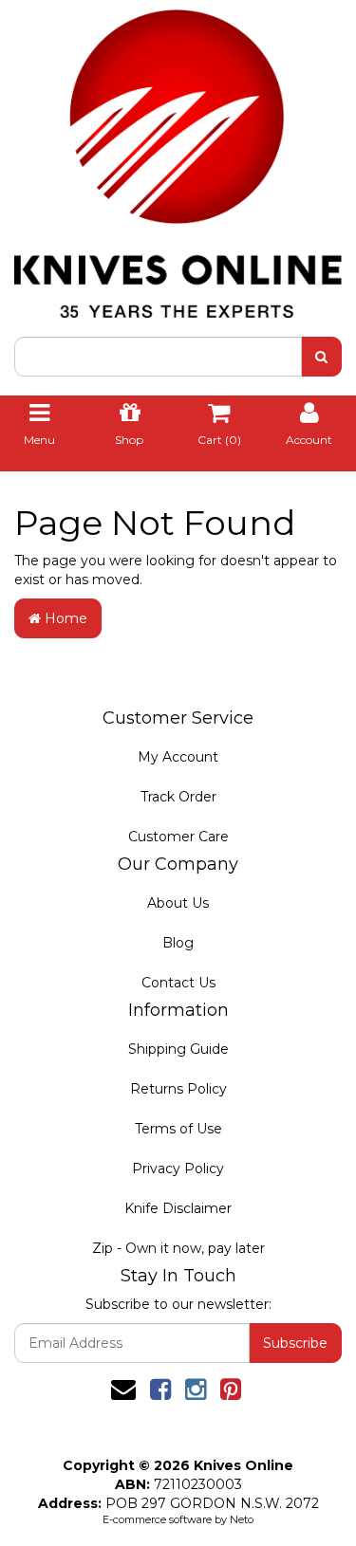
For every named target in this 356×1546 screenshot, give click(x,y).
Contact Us (178, 982)
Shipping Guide (178, 1049)
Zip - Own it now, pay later (178, 1248)
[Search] (321, 357)
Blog (178, 942)
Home (64, 618)
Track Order (178, 796)
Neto (241, 1519)
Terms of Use (178, 1128)
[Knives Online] (178, 157)
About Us (178, 902)
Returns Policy (178, 1088)
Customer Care (178, 836)
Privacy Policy (178, 1168)
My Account (178, 756)
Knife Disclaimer (178, 1208)
